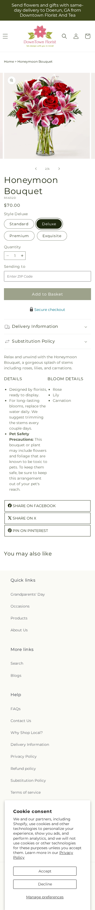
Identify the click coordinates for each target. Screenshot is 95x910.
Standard (19, 224)
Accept (45, 871)
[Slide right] (59, 168)
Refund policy (23, 768)
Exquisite (51, 235)
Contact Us (21, 720)
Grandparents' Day (28, 594)
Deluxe (49, 224)
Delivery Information (30, 744)
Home (9, 61)
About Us (19, 630)
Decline (45, 884)
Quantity (12, 247)
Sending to (22, 266)
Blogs (16, 675)
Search (17, 663)
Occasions (20, 606)
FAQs (16, 708)
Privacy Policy (24, 756)
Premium (19, 235)
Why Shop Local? (27, 732)
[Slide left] (36, 168)
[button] (64, 36)
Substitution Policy (28, 780)
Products (19, 618)
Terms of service (26, 792)
